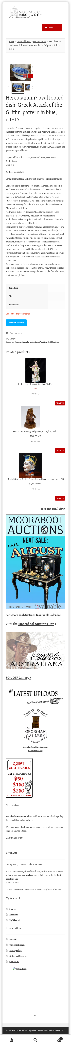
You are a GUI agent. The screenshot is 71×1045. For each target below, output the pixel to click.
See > (34, 615)
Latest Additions (24, 41)
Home (11, 41)
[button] (31, 69)
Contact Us (14, 961)
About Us (13, 939)
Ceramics (18, 342)
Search (35, 1040)
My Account (12, 1040)
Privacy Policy (15, 950)
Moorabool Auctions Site (36, 624)
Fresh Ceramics (39, 41)
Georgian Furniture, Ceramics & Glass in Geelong (35, 749)
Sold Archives (53, 342)
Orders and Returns (17, 956)
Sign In (12, 909)
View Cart (13, 914)
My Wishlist (14, 920)
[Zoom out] (25, 76)
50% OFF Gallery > (18, 678)
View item (60, 403)
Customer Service (17, 945)
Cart (54, 1038)
